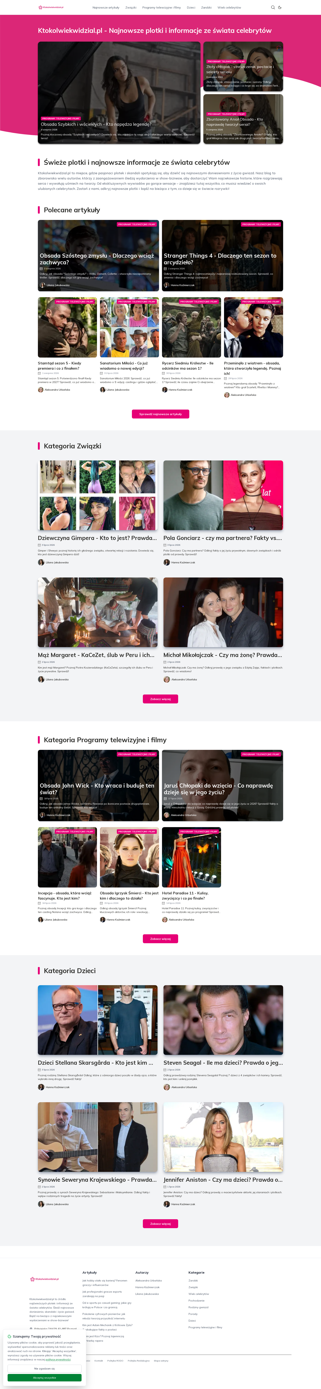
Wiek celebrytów (229, 7)
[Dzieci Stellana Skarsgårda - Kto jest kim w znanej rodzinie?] (98, 1020)
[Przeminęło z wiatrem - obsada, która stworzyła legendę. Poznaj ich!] (253, 327)
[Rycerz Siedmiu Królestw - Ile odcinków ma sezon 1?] (191, 327)
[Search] (273, 7)
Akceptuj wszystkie (44, 1377)
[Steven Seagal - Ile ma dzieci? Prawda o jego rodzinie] (223, 1020)
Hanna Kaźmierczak (182, 285)
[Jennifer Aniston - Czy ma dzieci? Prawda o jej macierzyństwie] (223, 1137)
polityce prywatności (58, 1359)
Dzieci (191, 7)
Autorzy (142, 1272)
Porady (193, 1314)
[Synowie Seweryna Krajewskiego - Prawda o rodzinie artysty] (98, 1137)
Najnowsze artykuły (106, 7)
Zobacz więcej (160, 699)
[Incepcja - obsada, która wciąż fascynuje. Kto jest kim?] (67, 857)
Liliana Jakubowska (58, 285)
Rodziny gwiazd (198, 1307)
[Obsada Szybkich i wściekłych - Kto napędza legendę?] (119, 93)
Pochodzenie (197, 1300)
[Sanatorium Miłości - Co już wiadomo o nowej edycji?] (129, 327)
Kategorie (197, 1272)
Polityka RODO (115, 1360)
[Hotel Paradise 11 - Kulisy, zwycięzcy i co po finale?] (191, 857)
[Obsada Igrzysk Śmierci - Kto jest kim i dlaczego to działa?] (129, 857)
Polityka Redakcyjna (139, 1360)
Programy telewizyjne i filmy (161, 7)
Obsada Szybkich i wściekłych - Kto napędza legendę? (96, 124)
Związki (130, 7)
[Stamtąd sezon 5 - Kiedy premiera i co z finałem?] (67, 327)
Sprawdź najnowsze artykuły (160, 414)
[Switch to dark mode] (279, 7)
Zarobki (206, 7)
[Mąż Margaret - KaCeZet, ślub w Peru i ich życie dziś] (98, 612)
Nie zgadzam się (44, 1368)
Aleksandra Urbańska (184, 679)
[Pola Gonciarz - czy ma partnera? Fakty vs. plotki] (223, 495)
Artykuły (89, 1272)
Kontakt (99, 1360)
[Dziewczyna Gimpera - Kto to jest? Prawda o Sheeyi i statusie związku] (98, 495)
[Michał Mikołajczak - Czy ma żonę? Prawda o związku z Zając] (223, 612)
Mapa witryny (161, 1360)
